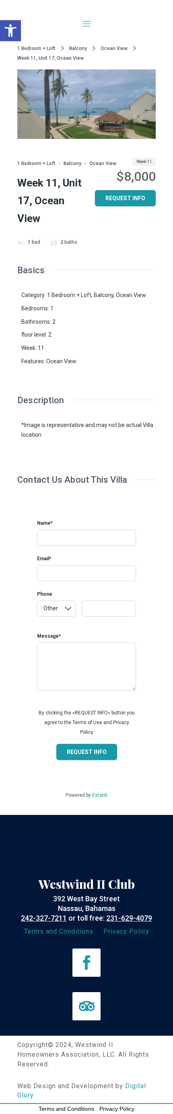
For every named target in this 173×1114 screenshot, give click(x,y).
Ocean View (114, 48)
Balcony (78, 48)
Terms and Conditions (58, 931)
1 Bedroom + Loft (36, 48)
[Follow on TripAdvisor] (86, 1006)
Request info (125, 198)
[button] (10, 30)
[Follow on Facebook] (86, 963)
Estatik (99, 795)
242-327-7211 (44, 918)
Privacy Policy (126, 931)
